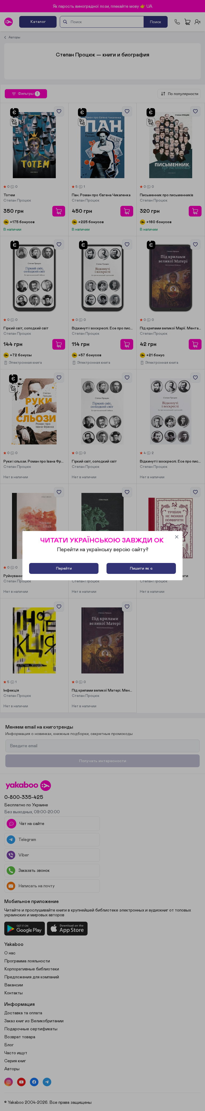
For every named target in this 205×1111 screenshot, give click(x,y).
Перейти (64, 568)
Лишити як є (141, 568)
